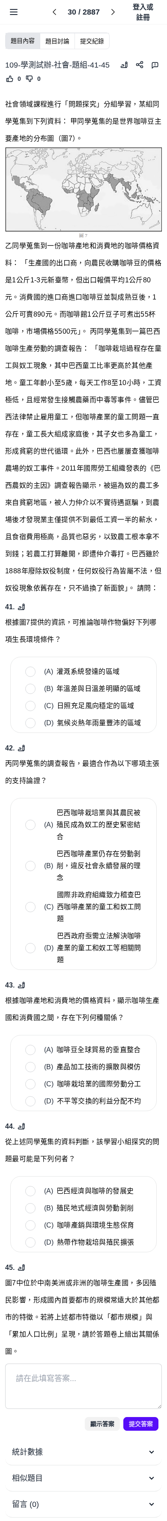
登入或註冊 (143, 12)
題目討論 (57, 41)
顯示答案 (102, 1423)
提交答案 (141, 1423)
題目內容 (23, 40)
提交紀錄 (92, 41)
